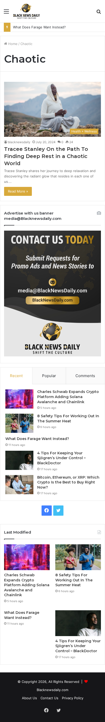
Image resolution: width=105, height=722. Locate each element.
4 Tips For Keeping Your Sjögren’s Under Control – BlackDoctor (61, 458)
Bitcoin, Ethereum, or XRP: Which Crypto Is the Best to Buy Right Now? (68, 482)
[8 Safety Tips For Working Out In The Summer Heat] (19, 423)
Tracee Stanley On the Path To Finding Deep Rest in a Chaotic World (46, 156)
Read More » (18, 191)
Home (12, 44)
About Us (29, 698)
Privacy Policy (72, 698)
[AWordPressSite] (26, 11)
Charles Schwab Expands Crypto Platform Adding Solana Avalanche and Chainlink (68, 396)
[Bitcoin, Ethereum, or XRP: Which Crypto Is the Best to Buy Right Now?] (19, 484)
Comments (85, 375)
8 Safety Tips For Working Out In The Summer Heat (68, 418)
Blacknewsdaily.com (52, 690)
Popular (49, 375)
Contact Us (49, 698)
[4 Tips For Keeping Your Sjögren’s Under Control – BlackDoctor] (19, 460)
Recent (16, 375)
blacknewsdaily (19, 142)
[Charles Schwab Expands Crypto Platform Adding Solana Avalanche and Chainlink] (19, 399)
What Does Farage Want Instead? (39, 27)
